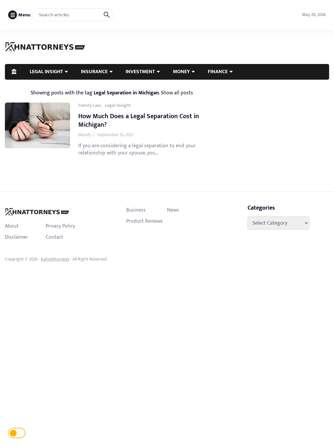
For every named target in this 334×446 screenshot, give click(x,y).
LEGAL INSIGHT (46, 71)
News (173, 210)
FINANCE (218, 71)
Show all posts (177, 92)
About (12, 226)
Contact (54, 237)
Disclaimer (16, 237)
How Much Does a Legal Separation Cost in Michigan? (138, 120)
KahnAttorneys (55, 259)
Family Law (89, 105)
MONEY (181, 71)
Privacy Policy (60, 226)
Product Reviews (144, 221)
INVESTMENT (140, 71)
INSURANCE (94, 71)
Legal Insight (117, 105)
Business (136, 210)
